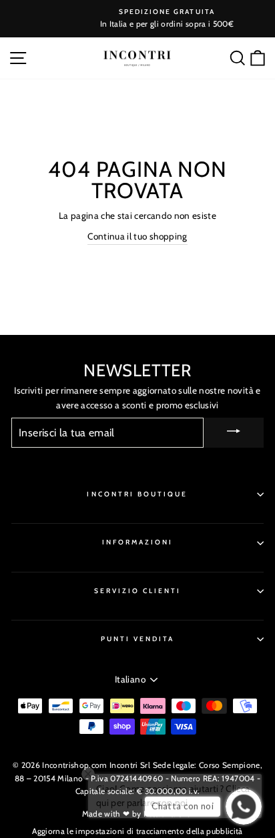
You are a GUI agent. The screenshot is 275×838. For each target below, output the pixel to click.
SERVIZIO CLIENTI (138, 590)
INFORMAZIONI (138, 542)
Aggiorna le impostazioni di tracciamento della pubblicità (137, 831)
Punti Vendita (138, 639)
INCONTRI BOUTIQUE (137, 494)
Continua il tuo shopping (137, 236)
